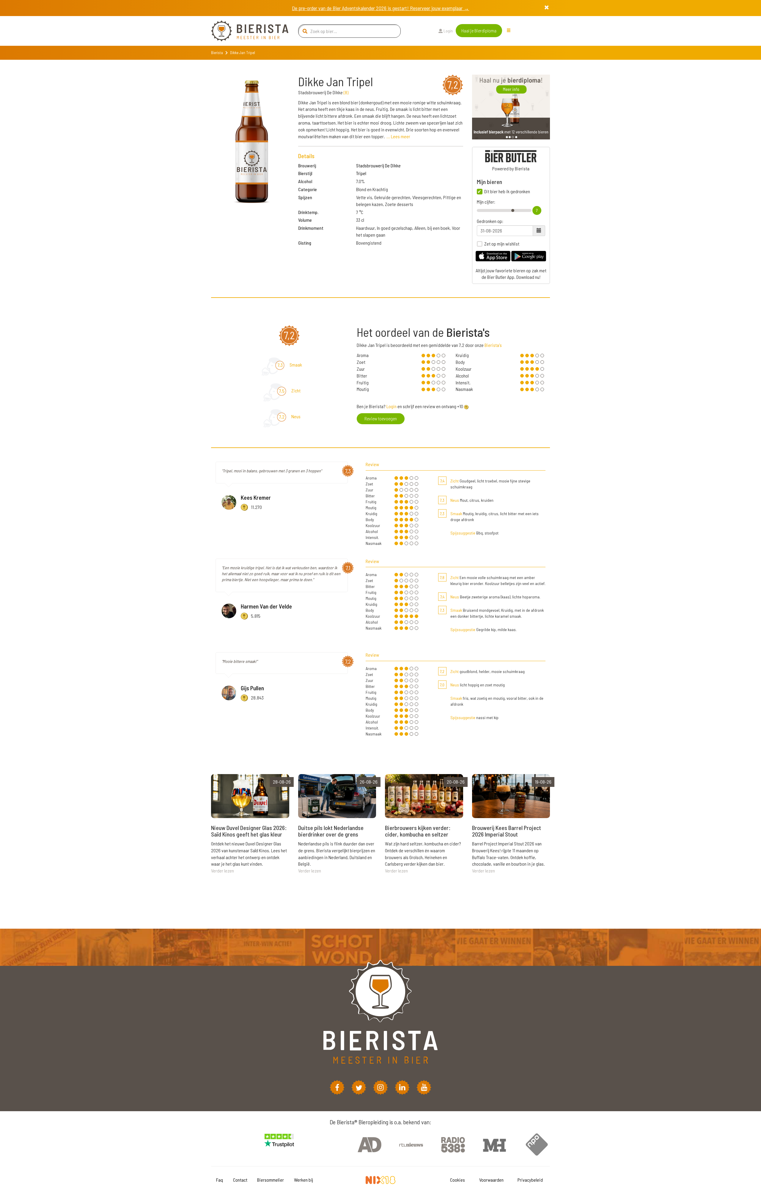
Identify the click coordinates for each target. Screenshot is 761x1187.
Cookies (457, 1180)
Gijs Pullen (252, 687)
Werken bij (303, 1180)
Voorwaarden (491, 1180)
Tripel (361, 173)
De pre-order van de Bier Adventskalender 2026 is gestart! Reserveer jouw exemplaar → (380, 8)
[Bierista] (245, 31)
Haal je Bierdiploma (478, 30)
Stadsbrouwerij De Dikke (378, 165)
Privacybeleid (530, 1180)
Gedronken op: (490, 221)
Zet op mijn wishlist (501, 243)
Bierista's (493, 345)
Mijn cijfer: (486, 202)
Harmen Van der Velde (266, 606)
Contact (240, 1180)
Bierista (217, 52)
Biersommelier (270, 1180)
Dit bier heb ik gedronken (507, 191)
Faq (219, 1180)
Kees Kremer (256, 497)
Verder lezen (222, 870)
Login (448, 30)
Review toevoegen (380, 418)
